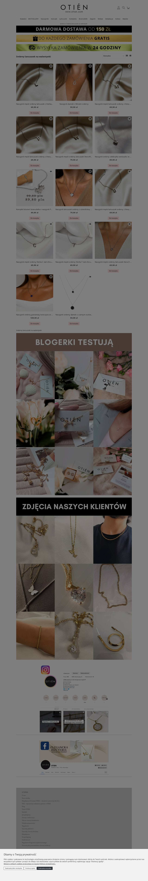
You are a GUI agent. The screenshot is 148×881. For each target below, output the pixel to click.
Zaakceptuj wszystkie (44, 868)
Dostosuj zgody (30, 868)
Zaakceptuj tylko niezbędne (13, 868)
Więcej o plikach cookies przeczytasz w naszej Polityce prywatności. (30, 864)
